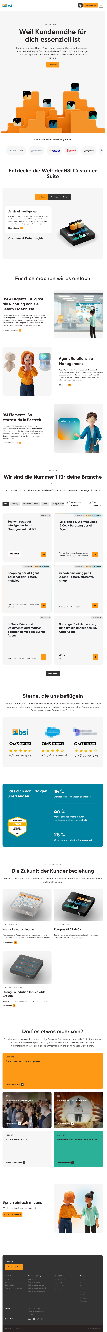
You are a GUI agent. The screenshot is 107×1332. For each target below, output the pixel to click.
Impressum (8, 1328)
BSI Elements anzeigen (76, 503)
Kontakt (31, 1314)
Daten (65, 197)
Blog (81, 1286)
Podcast (82, 1292)
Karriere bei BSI (59, 1286)
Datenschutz (20, 1328)
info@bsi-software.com (36, 1311)
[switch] (68, 502)
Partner (82, 1283)
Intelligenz (42, 197)
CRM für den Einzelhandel (37, 1288)
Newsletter (83, 1295)
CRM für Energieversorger (37, 1291)
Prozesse (54, 197)
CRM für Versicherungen (36, 1285)
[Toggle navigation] (101, 5)
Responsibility (58, 1283)
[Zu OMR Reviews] (17, 826)
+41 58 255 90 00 (34, 1308)
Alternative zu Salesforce (13, 1288)
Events (82, 1289)
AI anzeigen (97, 503)
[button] (52, 64)
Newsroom (57, 1289)
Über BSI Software (60, 1280)
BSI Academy (84, 1298)
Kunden (82, 1280)
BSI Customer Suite (11, 1280)
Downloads (83, 1301)
